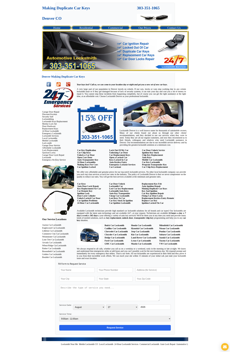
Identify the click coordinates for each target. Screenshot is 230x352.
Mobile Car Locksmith (152, 160)
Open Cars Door (84, 157)
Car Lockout (115, 167)
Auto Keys (146, 157)
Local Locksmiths (49, 138)
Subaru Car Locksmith (169, 234)
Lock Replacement (50, 150)
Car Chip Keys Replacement (155, 167)
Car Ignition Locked (86, 167)
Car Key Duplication (86, 150)
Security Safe (47, 117)
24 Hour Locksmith (50, 131)
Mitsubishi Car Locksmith (171, 225)
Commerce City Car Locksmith (55, 234)
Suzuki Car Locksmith (169, 237)
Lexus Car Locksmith (141, 241)
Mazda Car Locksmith (141, 244)
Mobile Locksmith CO (77, 344)
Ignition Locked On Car (153, 203)
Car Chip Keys (84, 152)
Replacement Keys (50, 129)
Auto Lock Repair (157, 344)
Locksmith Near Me (58, 344)
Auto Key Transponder (119, 193)
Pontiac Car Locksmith (169, 231)
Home (56, 27)
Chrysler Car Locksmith (116, 234)
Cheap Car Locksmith (119, 196)
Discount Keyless (49, 114)
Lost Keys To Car (117, 198)
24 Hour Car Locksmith (88, 203)
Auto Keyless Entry (118, 162)
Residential (86, 27)
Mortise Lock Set (49, 124)
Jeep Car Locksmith (140, 231)
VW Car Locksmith (168, 244)
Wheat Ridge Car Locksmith (54, 245)
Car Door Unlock (117, 184)
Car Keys (81, 184)
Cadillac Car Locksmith (115, 228)
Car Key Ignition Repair (153, 193)
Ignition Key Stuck (150, 152)
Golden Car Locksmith (51, 254)
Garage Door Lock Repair (53, 155)
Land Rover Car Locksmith (143, 237)
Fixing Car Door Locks (152, 196)
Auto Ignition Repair (151, 186)
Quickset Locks (48, 152)
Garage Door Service (51, 145)
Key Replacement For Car (89, 188)
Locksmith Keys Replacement (54, 121)
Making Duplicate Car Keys (154, 188)
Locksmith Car (116, 186)
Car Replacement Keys (119, 155)
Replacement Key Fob (152, 184)
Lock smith (47, 143)
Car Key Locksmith (151, 162)
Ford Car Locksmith (114, 241)
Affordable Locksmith (51, 148)
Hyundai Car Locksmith (142, 228)
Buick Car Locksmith (114, 225)
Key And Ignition (149, 191)
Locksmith (46, 157)
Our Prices (144, 27)
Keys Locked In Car (118, 160)
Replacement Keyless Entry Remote (158, 198)
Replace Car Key (149, 200)
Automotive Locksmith (175, 344)
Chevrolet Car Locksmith (116, 231)
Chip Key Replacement (152, 155)
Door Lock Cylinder (86, 196)
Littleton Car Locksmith (52, 231)
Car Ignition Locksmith (119, 203)
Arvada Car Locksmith (51, 242)
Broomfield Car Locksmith (53, 251)
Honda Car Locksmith (141, 225)
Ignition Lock (83, 193)
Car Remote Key (84, 191)
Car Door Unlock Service (153, 150)
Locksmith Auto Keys (119, 191)
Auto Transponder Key (87, 160)
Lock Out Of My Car (118, 150)
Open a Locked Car (118, 157)
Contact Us (174, 27)
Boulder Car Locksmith (52, 257)
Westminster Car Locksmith (53, 237)
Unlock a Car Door (86, 155)
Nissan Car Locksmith (169, 228)
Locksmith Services (50, 136)
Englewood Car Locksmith (53, 228)
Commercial (115, 27)
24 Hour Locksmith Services (116, 344)
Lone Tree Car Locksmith (53, 239)
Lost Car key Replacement (121, 188)
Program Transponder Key (154, 164)
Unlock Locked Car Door (88, 198)
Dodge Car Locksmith (115, 237)
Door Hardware (49, 126)
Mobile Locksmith (50, 140)
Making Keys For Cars (87, 164)
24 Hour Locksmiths (86, 162)
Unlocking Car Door (118, 152)
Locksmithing (48, 119)
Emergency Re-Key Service (54, 160)
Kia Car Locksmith (140, 234)
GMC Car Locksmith (114, 244)
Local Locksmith (95, 344)
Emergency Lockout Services (122, 164)
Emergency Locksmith (51, 133)
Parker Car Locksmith (51, 248)
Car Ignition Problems (87, 200)
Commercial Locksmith (138, 344)
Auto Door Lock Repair (88, 186)
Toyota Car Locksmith (169, 241)
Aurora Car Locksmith (51, 225)
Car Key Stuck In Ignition (121, 200)
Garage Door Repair (50, 112)
